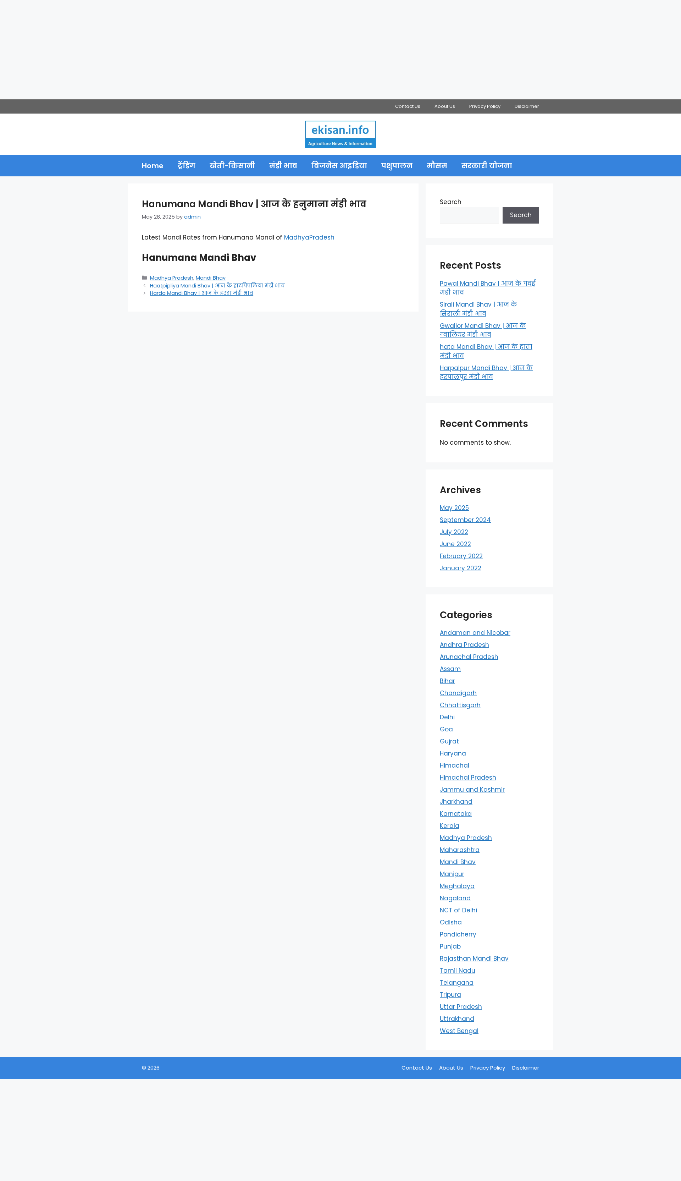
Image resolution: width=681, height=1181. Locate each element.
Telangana (457, 982)
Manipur (452, 874)
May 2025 (454, 508)
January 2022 (460, 568)
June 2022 (455, 544)
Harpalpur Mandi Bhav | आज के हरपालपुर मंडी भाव (486, 372)
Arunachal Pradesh (469, 657)
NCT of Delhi (458, 910)
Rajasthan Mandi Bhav (474, 958)
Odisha (451, 922)
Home (153, 166)
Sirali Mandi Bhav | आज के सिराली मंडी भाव (478, 309)
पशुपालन (397, 166)
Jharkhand (456, 801)
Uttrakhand (457, 1019)
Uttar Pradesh (461, 1007)
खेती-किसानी (232, 166)
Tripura (450, 994)
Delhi (447, 717)
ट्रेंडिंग (186, 166)
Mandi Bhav (211, 277)
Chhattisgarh (460, 705)
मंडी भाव (283, 166)
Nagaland (455, 898)
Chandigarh (458, 693)
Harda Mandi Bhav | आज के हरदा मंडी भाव (201, 293)
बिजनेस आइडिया (339, 166)
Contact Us (407, 106)
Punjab (450, 946)
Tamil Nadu (457, 970)
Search (450, 202)
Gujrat (449, 741)
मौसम (437, 166)
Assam (450, 669)
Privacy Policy (484, 106)
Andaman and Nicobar (475, 632)
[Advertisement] (213, 49)
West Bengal (459, 1031)
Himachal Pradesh (468, 777)
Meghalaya (457, 886)
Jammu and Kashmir (472, 789)
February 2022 (461, 556)
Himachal (454, 765)
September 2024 (465, 520)
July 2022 (454, 532)
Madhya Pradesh (171, 277)
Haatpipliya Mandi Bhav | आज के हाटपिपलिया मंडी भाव (217, 285)
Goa (446, 729)
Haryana (453, 753)
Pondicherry (458, 934)
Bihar (447, 681)
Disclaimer (527, 106)
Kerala (449, 826)
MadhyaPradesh (309, 237)
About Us (444, 106)
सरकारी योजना (486, 166)
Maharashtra (460, 850)
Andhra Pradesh (464, 645)
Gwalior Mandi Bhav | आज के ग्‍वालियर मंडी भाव (483, 330)
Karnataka (456, 813)
